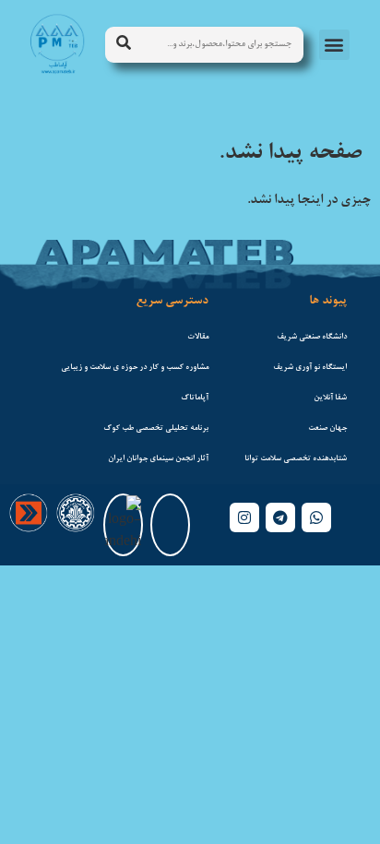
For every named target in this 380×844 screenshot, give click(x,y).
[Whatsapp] (316, 517)
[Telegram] (280, 517)
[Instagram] (244, 517)
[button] (334, 45)
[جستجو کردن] (123, 45)
